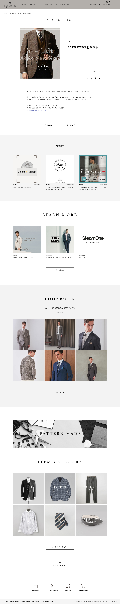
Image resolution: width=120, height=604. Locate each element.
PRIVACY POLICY (25, 601)
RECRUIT (53, 601)
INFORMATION (64, 4)
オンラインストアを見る (60, 547)
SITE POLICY (36, 601)
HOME (5, 13)
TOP (7, 601)
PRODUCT (53, 4)
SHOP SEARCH (14, 601)
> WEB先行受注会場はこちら (36, 110)
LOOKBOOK (33, 4)
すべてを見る (60, 270)
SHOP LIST (94, 4)
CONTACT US (45, 601)
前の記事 (70, 125)
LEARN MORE (43, 4)
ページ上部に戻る (60, 565)
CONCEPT (23, 4)
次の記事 (50, 125)
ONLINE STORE (104, 4)
